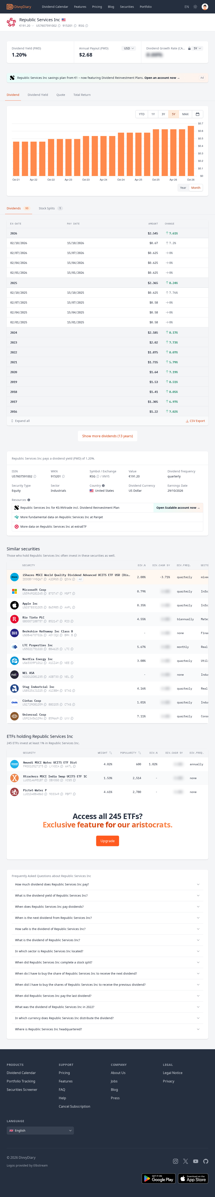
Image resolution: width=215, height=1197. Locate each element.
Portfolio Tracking (21, 1081)
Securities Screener (22, 1089)
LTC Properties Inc (37, 645)
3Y (163, 114)
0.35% (141, 605)
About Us (118, 1072)
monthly (183, 647)
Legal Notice (172, 1072)
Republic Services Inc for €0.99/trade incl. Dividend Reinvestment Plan (69, 508)
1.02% (153, 764)
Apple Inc (30, 603)
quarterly (184, 577)
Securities (127, 7)
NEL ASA (28, 672)
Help (62, 1098)
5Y (173, 114)
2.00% (141, 577)
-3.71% (165, 577)
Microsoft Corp (34, 589)
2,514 (137, 778)
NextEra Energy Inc (37, 659)
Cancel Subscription (74, 1106)
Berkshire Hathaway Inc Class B (47, 631)
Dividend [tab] (13, 95)
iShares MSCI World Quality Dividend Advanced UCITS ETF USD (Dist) (76, 574)
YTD (141, 114)
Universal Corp (34, 714)
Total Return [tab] (82, 95)
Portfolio (146, 7)
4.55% (141, 619)
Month (196, 188)
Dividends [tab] (17, 208)
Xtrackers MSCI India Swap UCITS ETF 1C (55, 776)
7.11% (141, 716)
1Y (153, 114)
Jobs (114, 1081)
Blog (114, 1089)
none (180, 633)
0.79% (141, 591)
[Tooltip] (103, 485)
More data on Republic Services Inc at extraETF (53, 526)
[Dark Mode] (195, 7)
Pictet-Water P (35, 790)
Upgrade (108, 841)
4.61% (108, 792)
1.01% (141, 702)
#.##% (154, 54)
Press (115, 1098)
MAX (185, 114)
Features (80, 7)
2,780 (137, 792)
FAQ (62, 1089)
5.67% (141, 647)
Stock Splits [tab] (50, 208)
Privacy (168, 1081)
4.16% (141, 688)
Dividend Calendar (55, 7)
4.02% (108, 764)
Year (183, 188)
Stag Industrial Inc (38, 686)
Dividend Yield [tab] (38, 95)
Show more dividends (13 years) (107, 436)
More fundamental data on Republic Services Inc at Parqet (61, 517)
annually (196, 764)
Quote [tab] (60, 95)
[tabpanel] (107, 151)
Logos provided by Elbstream (27, 1165)
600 (138, 764)
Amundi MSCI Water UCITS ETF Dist (50, 762)
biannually (185, 619)
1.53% (108, 778)
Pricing (97, 7)
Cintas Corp (31, 700)
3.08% (141, 661)
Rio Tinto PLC (33, 617)
